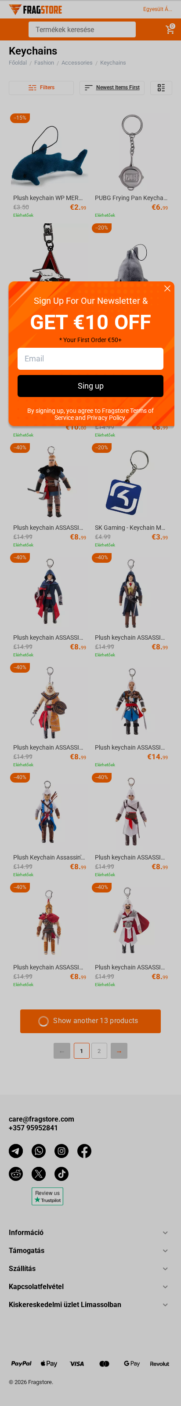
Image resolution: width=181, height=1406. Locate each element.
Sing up (91, 385)
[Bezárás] (167, 289)
